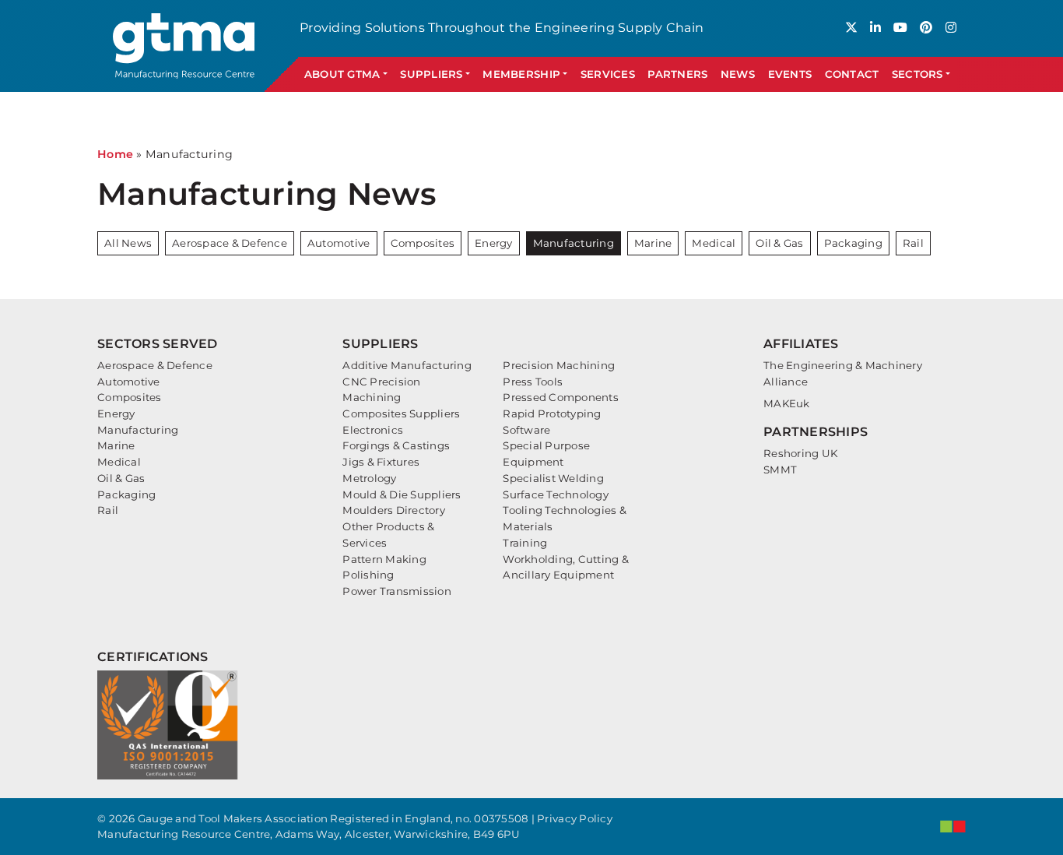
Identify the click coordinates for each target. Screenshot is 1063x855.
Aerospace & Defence (229, 243)
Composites (423, 243)
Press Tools (533, 381)
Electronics (372, 430)
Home (115, 154)
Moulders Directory (393, 510)
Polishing (368, 574)
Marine (653, 243)
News (738, 74)
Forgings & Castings (396, 445)
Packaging (853, 243)
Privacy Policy (574, 818)
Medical (713, 243)
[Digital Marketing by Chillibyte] (953, 826)
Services (608, 74)
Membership (521, 74)
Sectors (917, 74)
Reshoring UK (800, 453)
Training (525, 543)
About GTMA (342, 74)
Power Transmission (396, 591)
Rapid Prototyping (552, 413)
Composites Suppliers (401, 413)
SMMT (780, 469)
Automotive (338, 243)
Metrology (369, 478)
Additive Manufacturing (407, 365)
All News (128, 243)
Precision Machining (559, 365)
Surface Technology (556, 494)
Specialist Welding (553, 478)
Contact (852, 74)
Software (526, 430)
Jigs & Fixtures (380, 462)
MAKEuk (786, 403)
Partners (677, 74)
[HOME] (185, 45)
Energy (494, 243)
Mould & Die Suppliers (401, 494)
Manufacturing (573, 243)
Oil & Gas (779, 243)
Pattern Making (384, 559)
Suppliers (431, 74)
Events (790, 74)
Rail (913, 243)
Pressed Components (561, 397)
